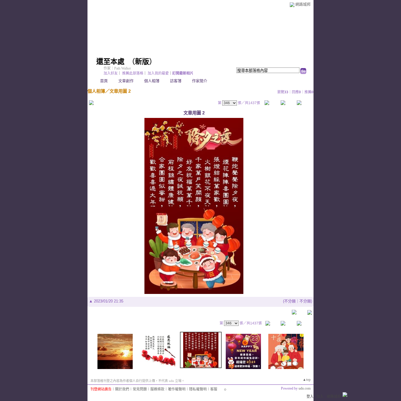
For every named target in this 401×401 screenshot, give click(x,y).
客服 (213, 389)
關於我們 (122, 389)
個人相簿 (151, 81)
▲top (307, 380)
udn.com (305, 388)
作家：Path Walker (117, 68)
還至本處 (110, 61)
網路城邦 (303, 4)
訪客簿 (175, 81)
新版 (142, 61)
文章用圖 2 (120, 91)
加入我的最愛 (158, 73)
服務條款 (157, 389)
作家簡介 (199, 81)
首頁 (104, 81)
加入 (320, 397)
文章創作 (126, 81)
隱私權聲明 (198, 389)
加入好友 (111, 73)
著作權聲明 (177, 389)
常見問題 (140, 389)
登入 (310, 397)
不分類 (290, 301)
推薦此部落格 (132, 73)
